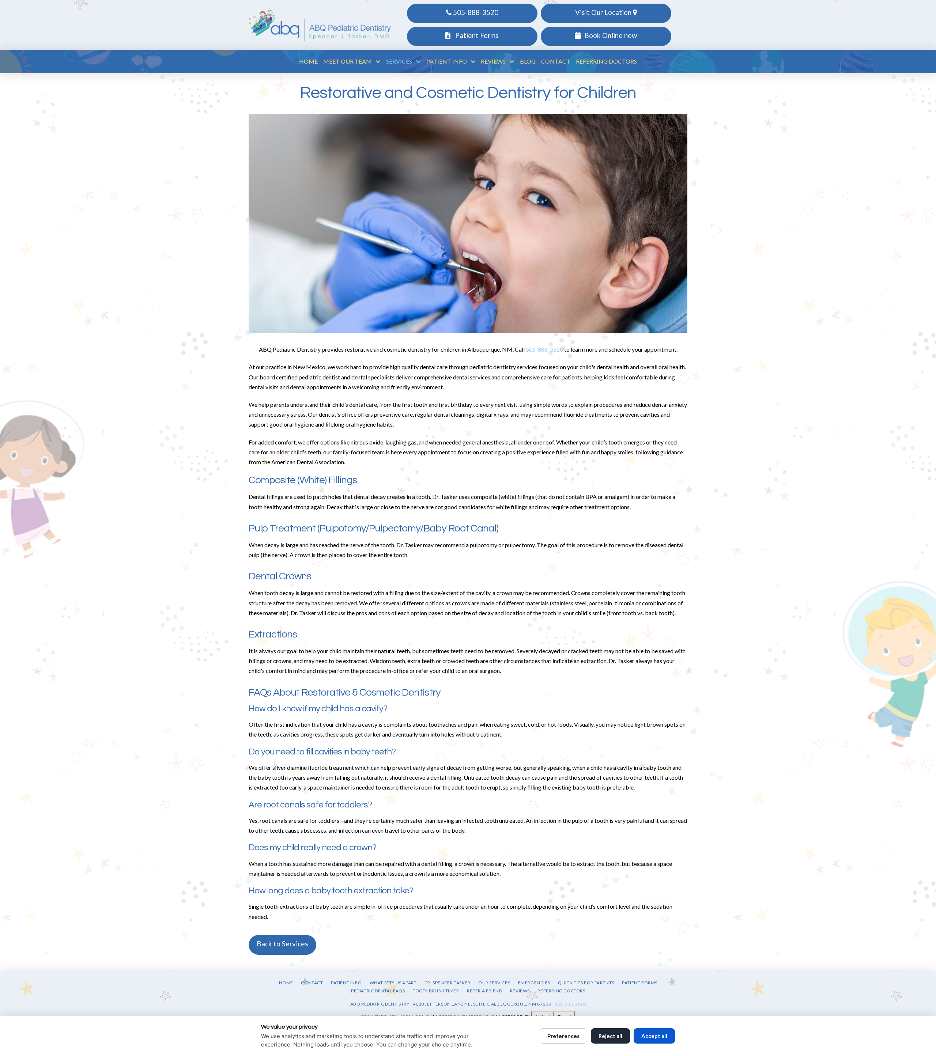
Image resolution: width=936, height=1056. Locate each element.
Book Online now (610, 35)
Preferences (563, 1036)
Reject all (610, 1036)
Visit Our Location (604, 12)
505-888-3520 (475, 12)
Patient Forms (476, 35)
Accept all (654, 1036)
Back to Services (282, 943)
